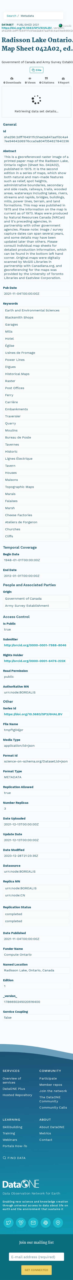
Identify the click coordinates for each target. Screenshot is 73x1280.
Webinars (10, 1140)
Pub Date (10, 288)
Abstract (9, 151)
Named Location (15, 964)
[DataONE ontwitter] (8, 1223)
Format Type (12, 771)
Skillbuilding (12, 1127)
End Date (10, 570)
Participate (48, 1078)
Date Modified (13, 850)
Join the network (53, 1091)
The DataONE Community (50, 1099)
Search (11, 15)
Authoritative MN (16, 686)
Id (4, 131)
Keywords (10, 303)
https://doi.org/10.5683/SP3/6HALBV (27, 27)
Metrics (45, 1133)
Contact (45, 1140)
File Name (10, 724)
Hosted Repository (17, 1095)
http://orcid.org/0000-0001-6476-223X (34, 661)
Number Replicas (15, 803)
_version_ (10, 996)
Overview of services (12, 1080)
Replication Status (17, 907)
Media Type (11, 740)
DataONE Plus (14, 1089)
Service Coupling (15, 1012)
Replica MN (11, 881)
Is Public (9, 623)
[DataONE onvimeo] (21, 1223)
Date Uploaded (14, 818)
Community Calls (53, 1107)
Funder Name (13, 949)
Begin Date (11, 554)
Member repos (50, 1085)
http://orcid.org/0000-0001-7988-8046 (35, 645)
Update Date (12, 834)
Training (9, 1133)
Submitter (10, 639)
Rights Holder (13, 655)
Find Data (17, 1158)
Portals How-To (15, 1146)
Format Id (10, 755)
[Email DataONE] (33, 1223)
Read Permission (15, 671)
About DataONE (51, 1127)
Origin (7, 592)
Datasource (11, 866)
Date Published (14, 933)
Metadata (27, 15)
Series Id (9, 708)
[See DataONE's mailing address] (58, 1223)
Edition (8, 980)
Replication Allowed (18, 787)
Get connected (36, 1270)
